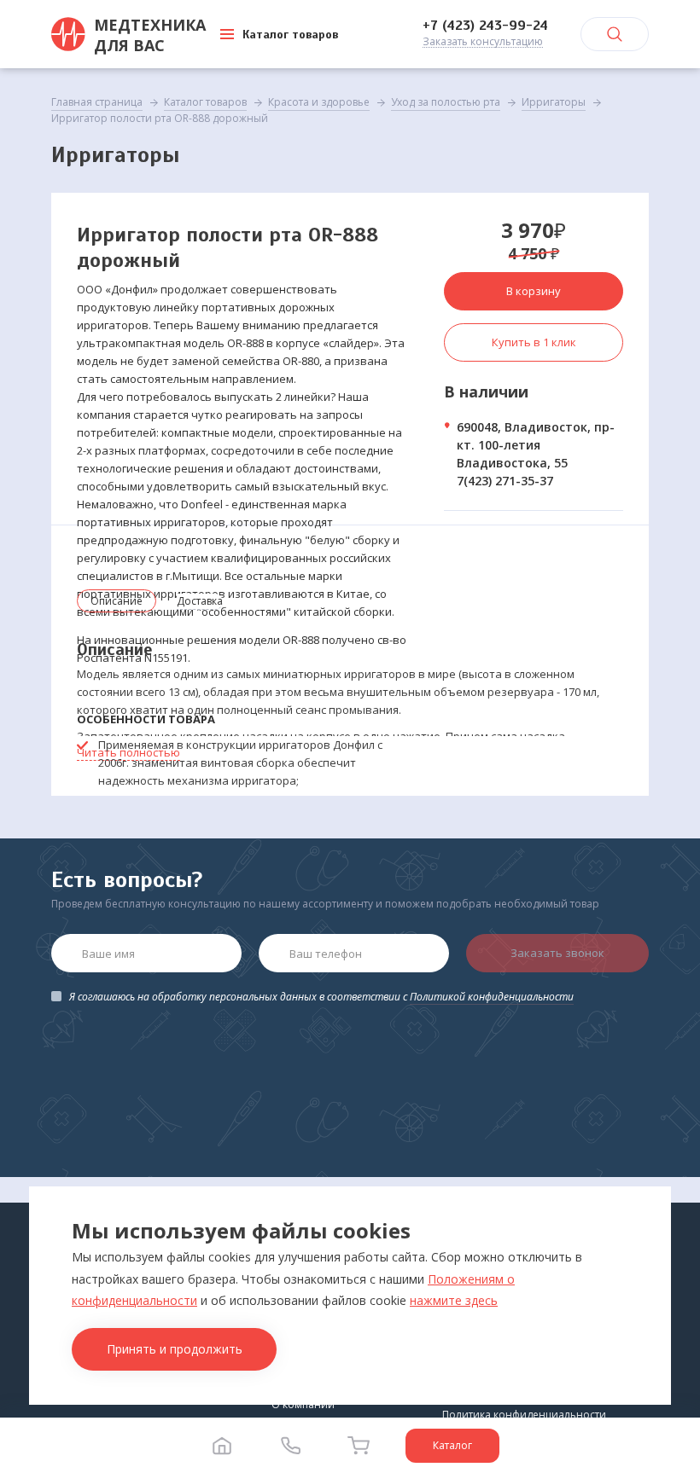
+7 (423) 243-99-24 (485, 25)
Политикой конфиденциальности (492, 996)
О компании (303, 1404)
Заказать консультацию (483, 42)
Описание (116, 601)
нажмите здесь (454, 1300)
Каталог (452, 1445)
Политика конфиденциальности (524, 1414)
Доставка (200, 601)
